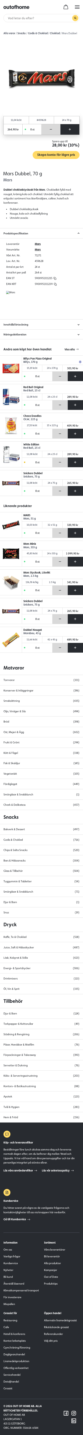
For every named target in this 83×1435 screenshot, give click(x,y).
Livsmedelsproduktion (16, 1361)
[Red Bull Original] (11, 397)
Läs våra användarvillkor (18, 1170)
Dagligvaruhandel (14, 1354)
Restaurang (10, 1320)
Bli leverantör (52, 1256)
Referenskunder (53, 1333)
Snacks (21, 33)
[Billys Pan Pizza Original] (11, 368)
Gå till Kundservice (14, 1219)
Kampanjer (50, 1270)
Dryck (10, 924)
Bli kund (8, 1276)
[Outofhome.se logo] (16, 7)
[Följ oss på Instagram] (73, 1413)
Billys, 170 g (30, 361)
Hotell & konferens (14, 1333)
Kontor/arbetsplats (14, 1340)
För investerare (12, 1297)
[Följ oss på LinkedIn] (73, 1420)
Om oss (7, 1249)
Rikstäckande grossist (56, 1327)
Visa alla (69, 349)
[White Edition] (11, 454)
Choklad (55, 33)
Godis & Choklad (38, 33)
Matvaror (13, 668)
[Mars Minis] (11, 553)
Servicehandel (11, 1374)
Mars (38, 243)
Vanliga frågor (11, 1256)
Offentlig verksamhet (16, 1368)
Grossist (7, 1388)
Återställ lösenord (13, 1283)
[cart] (66, 7)
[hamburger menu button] (77, 7)
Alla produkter (52, 1263)
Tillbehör (13, 1001)
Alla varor (9, 33)
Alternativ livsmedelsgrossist (60, 1320)
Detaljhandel (11, 1381)
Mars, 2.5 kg (30, 575)
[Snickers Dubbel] (11, 483)
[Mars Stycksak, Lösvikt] (11, 582)
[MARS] (11, 525)
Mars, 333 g (30, 547)
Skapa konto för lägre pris (56, 155)
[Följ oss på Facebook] (66, 1413)
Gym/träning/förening (16, 1347)
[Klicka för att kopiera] (54, 278)
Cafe (6, 1327)
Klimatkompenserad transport (21, 1290)
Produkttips (51, 1283)
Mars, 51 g (29, 518)
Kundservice (10, 1263)
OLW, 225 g (30, 419)
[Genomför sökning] (75, 18)
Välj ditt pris (51, 1340)
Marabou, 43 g (32, 633)
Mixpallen (9, 1304)
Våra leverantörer (54, 1249)
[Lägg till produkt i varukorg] (69, 129)
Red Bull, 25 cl (31, 390)
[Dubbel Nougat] (11, 640)
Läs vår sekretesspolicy (56, 1170)
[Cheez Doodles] (11, 426)
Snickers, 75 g (31, 476)
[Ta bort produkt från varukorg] (51, 129)
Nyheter (8, 1270)
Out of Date (51, 1276)
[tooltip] (54, 278)
